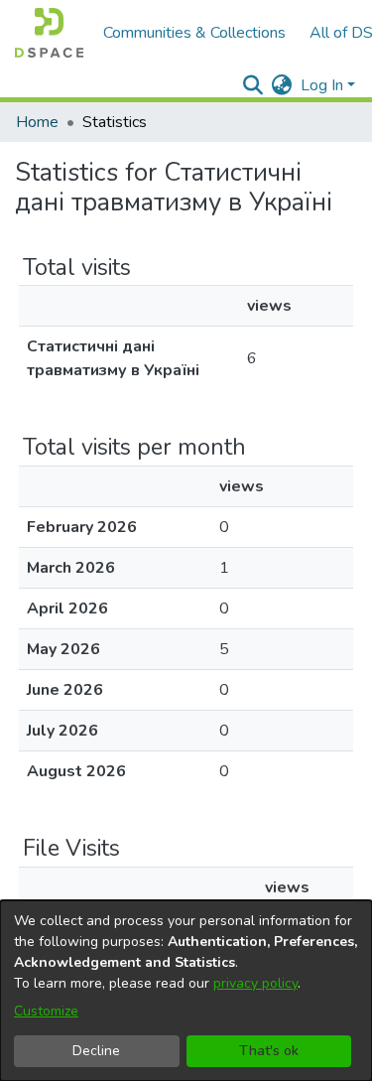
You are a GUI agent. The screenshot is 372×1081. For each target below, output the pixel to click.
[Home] (49, 33)
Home (37, 122)
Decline (96, 1050)
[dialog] (186, 990)
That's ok (269, 1050)
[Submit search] (253, 85)
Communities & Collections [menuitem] (194, 33)
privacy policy (255, 983)
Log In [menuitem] (322, 85)
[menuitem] (282, 85)
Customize (46, 1011)
